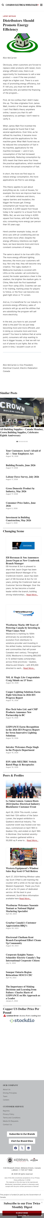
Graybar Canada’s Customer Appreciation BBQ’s (21, 924)
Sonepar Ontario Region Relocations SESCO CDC (19, 974)
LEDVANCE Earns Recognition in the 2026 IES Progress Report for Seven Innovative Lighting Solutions (23, 731)
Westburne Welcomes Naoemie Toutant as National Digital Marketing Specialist (22, 908)
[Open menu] (41, 5)
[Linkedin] (28, 1148)
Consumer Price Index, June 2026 (21, 504)
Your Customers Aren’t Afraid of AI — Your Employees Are (23, 452)
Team (5, 1096)
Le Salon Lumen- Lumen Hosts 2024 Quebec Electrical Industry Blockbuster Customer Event (23, 803)
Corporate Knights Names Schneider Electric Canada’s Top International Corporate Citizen (23, 957)
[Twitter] (22, 1148)
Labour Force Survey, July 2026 (22, 476)
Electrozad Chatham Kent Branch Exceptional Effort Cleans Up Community (23, 940)
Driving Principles (10, 1093)
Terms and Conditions (11, 1118)
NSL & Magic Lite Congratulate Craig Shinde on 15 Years (23, 679)
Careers (6, 1100)
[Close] (41, 1202)
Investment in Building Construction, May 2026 (18, 519)
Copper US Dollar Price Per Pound (21, 1011)
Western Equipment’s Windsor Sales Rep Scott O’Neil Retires (22, 870)
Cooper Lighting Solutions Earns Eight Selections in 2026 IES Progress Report (23, 694)
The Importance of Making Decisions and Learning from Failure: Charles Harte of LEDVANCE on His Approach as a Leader (23, 992)
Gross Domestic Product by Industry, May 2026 (20, 490)
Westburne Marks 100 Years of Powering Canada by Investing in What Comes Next (23, 627)
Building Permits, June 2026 (20, 465)
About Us (6, 1089)
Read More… (32, 594)
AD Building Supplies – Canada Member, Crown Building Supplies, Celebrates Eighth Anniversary (21, 432)
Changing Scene (13, 531)
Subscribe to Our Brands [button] (22, 1134)
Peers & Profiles (13, 775)
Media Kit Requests (10, 1121)
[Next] (40, 419)
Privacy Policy (8, 1114)
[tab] (17, 441)
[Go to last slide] (4, 419)
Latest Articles (9, 16)
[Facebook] (15, 1148)
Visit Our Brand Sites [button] (22, 1141)
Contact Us (7, 1124)
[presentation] (22, 412)
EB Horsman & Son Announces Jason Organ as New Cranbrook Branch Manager (22, 560)
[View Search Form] (3, 5)
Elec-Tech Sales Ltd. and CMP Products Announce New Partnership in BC (22, 712)
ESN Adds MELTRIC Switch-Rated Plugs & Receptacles (21, 763)
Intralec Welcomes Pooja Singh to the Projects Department (22, 749)
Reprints (6, 1111)
